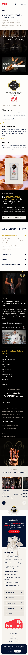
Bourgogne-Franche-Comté (8, 359)
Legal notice (14, 636)
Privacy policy (14, 633)
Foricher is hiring (14, 639)
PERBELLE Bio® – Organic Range (13, 563)
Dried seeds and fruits (10, 574)
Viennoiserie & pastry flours (11, 582)
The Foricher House (14, 641)
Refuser (10, 651)
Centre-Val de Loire (7, 364)
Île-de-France (5, 371)
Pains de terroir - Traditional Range (13, 559)
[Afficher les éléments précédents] (4, 503)
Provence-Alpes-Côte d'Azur (8, 376)
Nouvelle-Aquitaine (7, 374)
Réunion (4, 384)
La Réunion (5, 379)
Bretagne (4, 361)
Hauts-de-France (6, 369)
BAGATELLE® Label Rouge (11, 556)
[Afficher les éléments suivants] (24, 503)
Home (3, 10)
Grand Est (5, 366)
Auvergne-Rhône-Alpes (7, 356)
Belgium (4, 381)
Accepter (17, 651)
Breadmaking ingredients (11, 571)
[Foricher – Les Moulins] (4, 4)
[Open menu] (25, 4)
